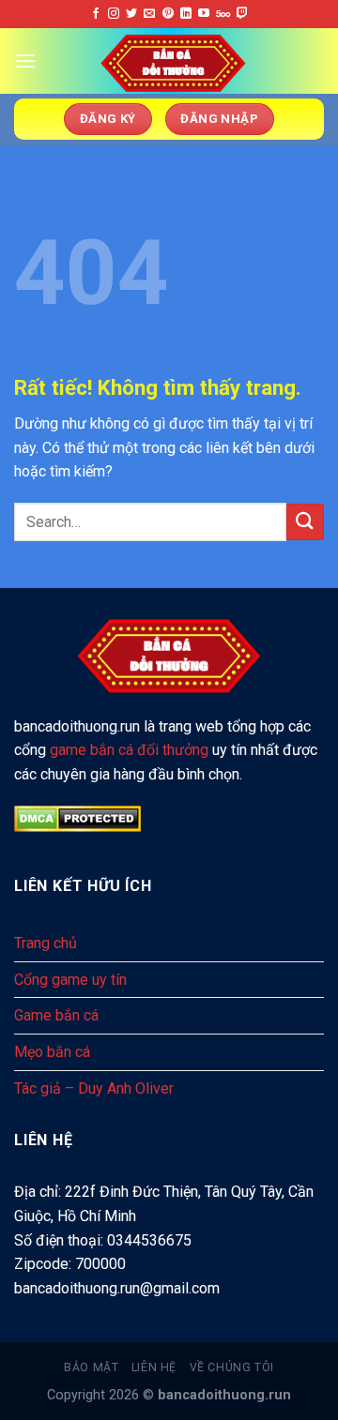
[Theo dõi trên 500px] (223, 14)
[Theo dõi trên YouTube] (203, 14)
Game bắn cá (56, 1015)
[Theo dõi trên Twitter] (131, 14)
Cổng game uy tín (70, 980)
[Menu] (25, 60)
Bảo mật (91, 1367)
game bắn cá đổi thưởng (129, 750)
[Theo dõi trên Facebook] (95, 14)
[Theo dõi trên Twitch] (242, 14)
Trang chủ (45, 943)
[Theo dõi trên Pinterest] (168, 14)
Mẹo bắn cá (52, 1052)
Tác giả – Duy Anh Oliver (94, 1088)
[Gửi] (305, 522)
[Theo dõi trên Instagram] (113, 14)
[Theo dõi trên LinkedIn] (186, 14)
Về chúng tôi (232, 1367)
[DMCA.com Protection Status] (77, 818)
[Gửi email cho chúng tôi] (149, 14)
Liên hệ (154, 1367)
